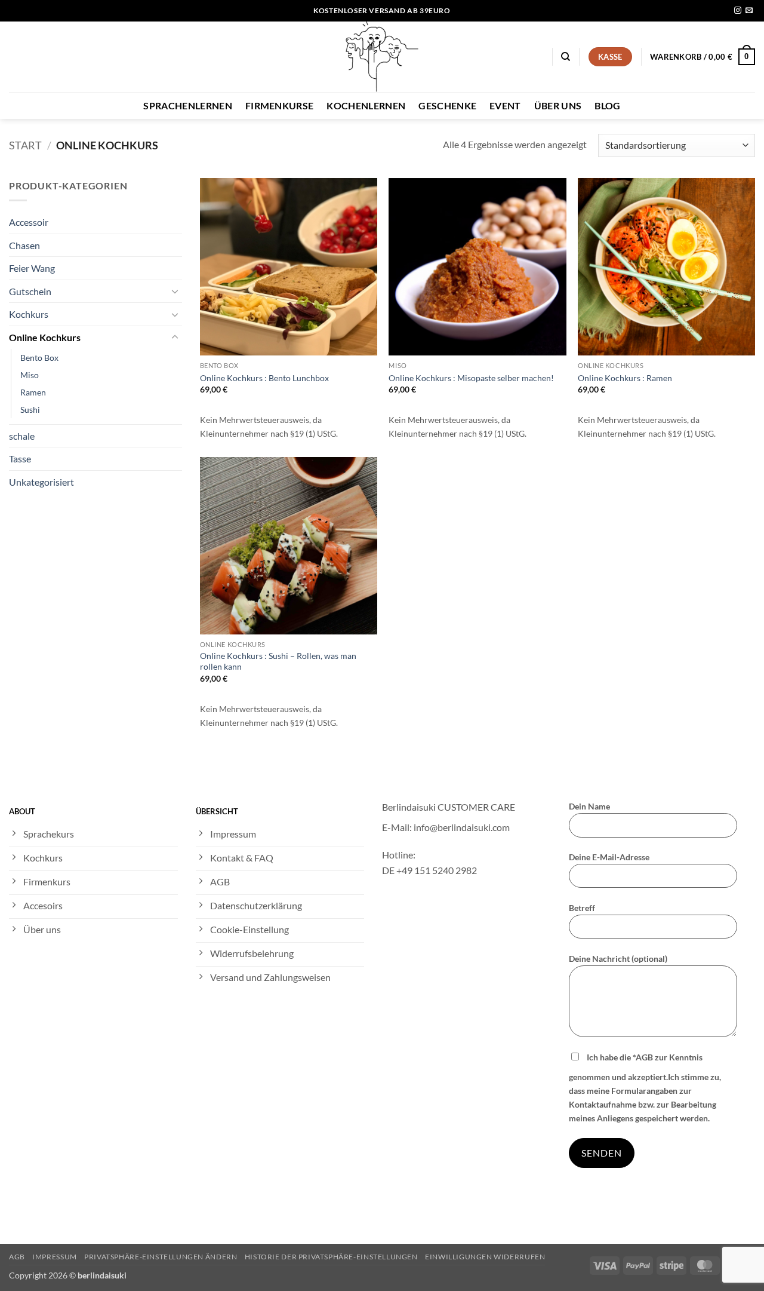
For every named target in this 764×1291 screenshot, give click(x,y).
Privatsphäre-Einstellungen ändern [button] (160, 1256)
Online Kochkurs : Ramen (625, 378)
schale (22, 435)
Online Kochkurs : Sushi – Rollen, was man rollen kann (278, 661)
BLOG (607, 105)
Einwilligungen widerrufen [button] (485, 1256)
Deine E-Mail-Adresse (609, 857)
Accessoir (28, 222)
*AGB (643, 1057)
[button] (702, 56)
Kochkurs (28, 314)
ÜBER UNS (558, 105)
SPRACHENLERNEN (187, 105)
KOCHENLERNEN (365, 105)
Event (505, 105)
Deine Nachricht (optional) (618, 958)
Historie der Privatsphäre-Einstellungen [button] (331, 1256)
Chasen (24, 245)
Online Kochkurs (45, 337)
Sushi (30, 409)
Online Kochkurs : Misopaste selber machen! (471, 378)
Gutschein (30, 291)
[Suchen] (565, 56)
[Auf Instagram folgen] (737, 11)
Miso (29, 375)
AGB (17, 1256)
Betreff (582, 908)
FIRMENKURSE (279, 105)
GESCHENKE (447, 105)
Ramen (33, 392)
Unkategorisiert (41, 481)
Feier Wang (32, 268)
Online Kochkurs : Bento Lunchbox (264, 378)
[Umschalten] (175, 291)
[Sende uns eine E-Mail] (749, 11)
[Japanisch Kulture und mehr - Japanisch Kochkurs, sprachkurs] (382, 57)
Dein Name (589, 806)
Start (25, 145)
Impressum (54, 1256)
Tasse (20, 458)
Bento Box (39, 357)
